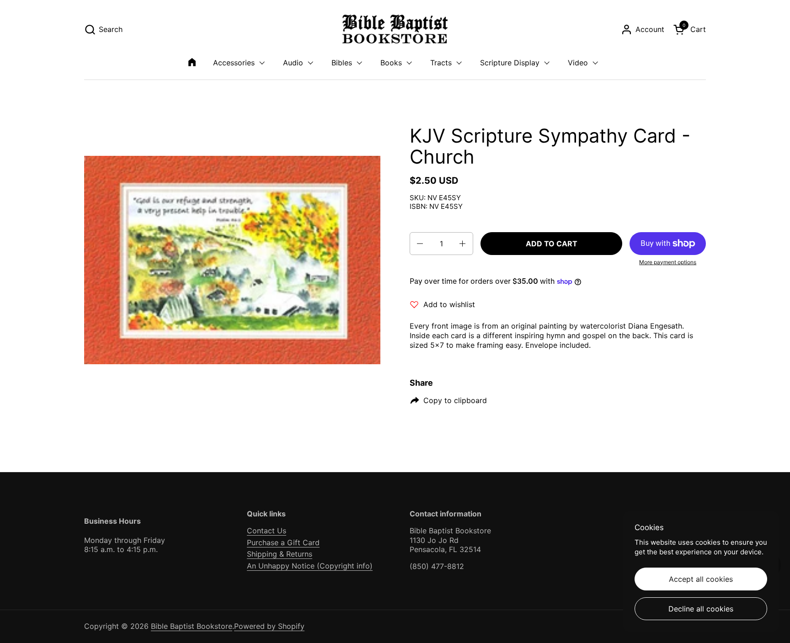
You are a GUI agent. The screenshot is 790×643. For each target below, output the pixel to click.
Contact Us (266, 530)
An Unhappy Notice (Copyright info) (310, 565)
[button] (103, 29)
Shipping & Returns (279, 553)
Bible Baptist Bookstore (191, 626)
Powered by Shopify (269, 626)
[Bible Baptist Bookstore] (395, 29)
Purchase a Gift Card (283, 542)
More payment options (667, 262)
